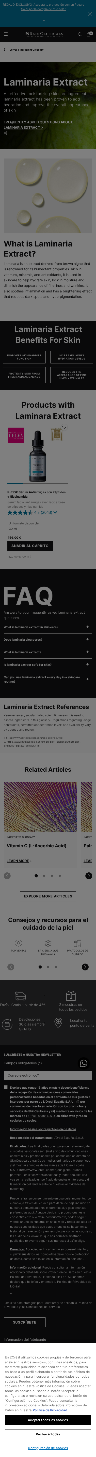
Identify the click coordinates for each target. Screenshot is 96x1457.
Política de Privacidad (50, 1410)
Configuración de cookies (48, 1448)
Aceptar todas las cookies (48, 1420)
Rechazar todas (48, 1434)
